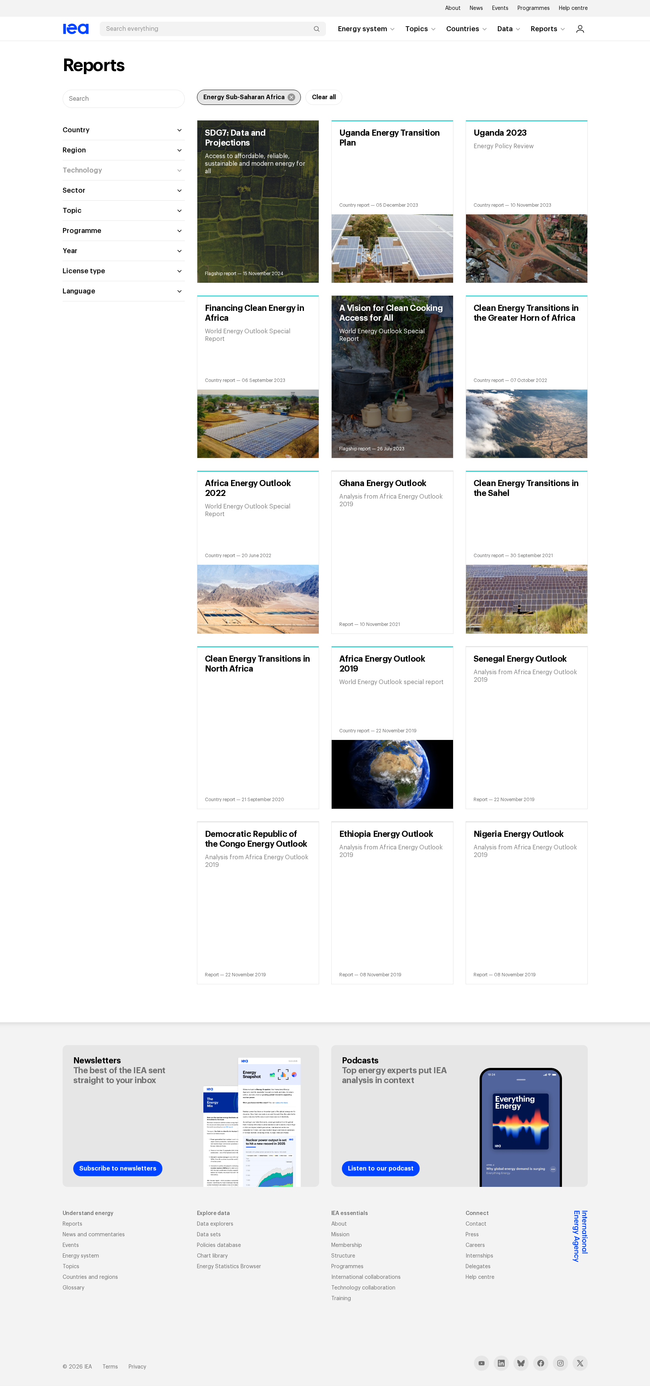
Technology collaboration (363, 1288)
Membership (346, 1245)
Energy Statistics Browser (229, 1266)
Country (76, 130)
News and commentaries (94, 1234)
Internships (479, 1256)
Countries (462, 28)
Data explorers (215, 1224)
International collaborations (366, 1277)
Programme (82, 230)
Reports (544, 28)
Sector (74, 190)
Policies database (219, 1245)
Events (500, 8)
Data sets (209, 1234)
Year (70, 250)
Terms (110, 1367)
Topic (72, 210)
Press (472, 1234)
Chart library (212, 1256)
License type (84, 271)
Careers (475, 1245)
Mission (340, 1234)
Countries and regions (90, 1277)
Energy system (362, 28)
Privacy (137, 1367)
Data (505, 28)
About (453, 8)
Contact (476, 1224)
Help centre (573, 8)
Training (341, 1298)
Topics (416, 28)
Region (74, 150)
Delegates (478, 1266)
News (476, 8)
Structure (343, 1256)
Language (79, 291)
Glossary (73, 1288)
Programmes (534, 8)
